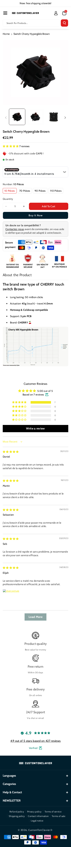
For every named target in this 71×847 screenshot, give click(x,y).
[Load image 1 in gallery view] (17, 117)
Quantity (8, 199)
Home (6, 33)
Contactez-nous (14, 229)
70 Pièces (24, 190)
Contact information (38, 816)
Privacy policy (34, 811)
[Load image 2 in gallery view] (35, 117)
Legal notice (37, 820)
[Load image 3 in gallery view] (54, 117)
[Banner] (35, 261)
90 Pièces (40, 190)
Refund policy (16, 811)
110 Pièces (56, 190)
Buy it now (36, 215)
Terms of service (53, 811)
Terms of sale (58, 816)
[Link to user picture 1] (11, 597)
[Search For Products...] (64, 23)
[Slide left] (6, 118)
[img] (11, 451)
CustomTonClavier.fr (40, 830)
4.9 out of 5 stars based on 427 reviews (35, 741)
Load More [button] (35, 617)
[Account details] (56, 13)
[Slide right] (65, 118)
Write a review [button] (35, 428)
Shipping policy (17, 816)
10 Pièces (9, 190)
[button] (5, 13)
